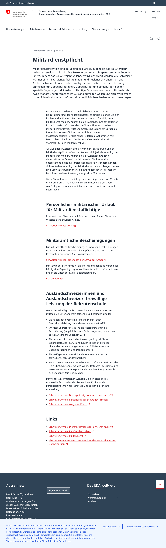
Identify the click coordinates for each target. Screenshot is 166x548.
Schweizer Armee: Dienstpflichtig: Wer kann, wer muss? (80, 395)
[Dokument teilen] (158, 38)
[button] (15, 29)
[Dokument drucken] (151, 38)
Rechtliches (64, 541)
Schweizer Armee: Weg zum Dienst (68, 404)
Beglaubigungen (55, 278)
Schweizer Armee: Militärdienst (66, 435)
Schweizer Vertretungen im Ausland (97, 498)
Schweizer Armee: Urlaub (60, 225)
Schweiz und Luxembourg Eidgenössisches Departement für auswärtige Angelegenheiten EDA (74, 12)
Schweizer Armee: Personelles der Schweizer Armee (74, 259)
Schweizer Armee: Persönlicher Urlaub (70, 431)
